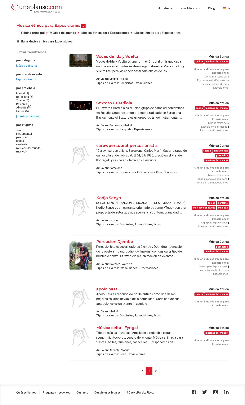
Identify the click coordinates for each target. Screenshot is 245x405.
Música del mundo (63, 33)
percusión (22, 137)
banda (20, 141)
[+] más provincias (27, 116)
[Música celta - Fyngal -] (80, 337)
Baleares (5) (23, 104)
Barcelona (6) (24, 97)
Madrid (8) (22, 93)
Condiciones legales (107, 392)
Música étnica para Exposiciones (105, 33)
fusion (20, 130)
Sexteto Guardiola (114, 103)
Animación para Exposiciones (212, 182)
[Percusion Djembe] (80, 255)
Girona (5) (22, 111)
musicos (21, 151)
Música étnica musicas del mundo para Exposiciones (215, 84)
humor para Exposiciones (214, 130)
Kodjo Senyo (108, 198)
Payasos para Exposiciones (213, 226)
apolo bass (107, 289)
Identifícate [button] (189, 8)
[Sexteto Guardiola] (80, 105)
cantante (21, 144)
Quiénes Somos (26, 392)
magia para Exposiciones (213, 222)
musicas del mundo (28, 148)
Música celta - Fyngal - (118, 327)
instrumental (24, 133)
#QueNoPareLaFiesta (140, 392)
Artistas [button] (163, 8)
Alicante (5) (23, 107)
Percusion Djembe (114, 241)
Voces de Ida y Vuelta (117, 56)
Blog (211, 8)
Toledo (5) (22, 100)
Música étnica (24, 65)
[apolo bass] (80, 298)
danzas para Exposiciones (212, 266)
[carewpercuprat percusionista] (80, 154)
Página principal (33, 33)
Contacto (82, 392)
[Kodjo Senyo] (80, 207)
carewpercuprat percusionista (126, 145)
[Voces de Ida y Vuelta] (80, 60)
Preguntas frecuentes (56, 392)
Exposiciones (24, 79)
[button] (226, 9)
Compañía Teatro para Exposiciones (213, 78)
